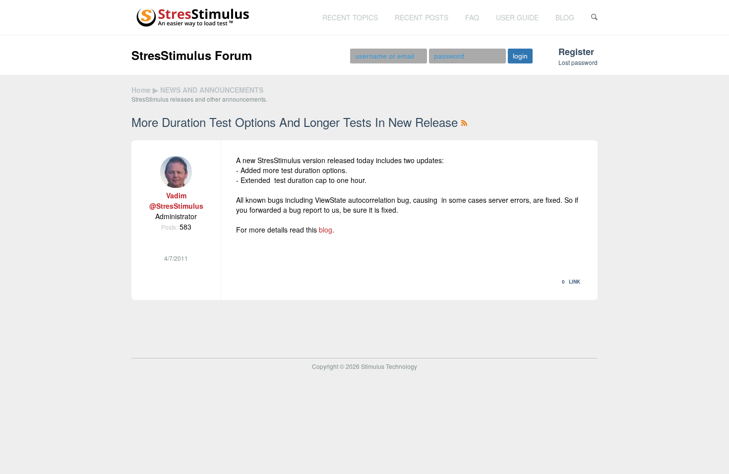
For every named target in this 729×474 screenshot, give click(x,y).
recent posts (421, 17)
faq (472, 17)
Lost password (578, 62)
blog (564, 17)
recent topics (350, 17)
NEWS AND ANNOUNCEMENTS (211, 90)
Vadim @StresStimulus (176, 200)
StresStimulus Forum (191, 55)
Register (576, 51)
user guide (517, 17)
